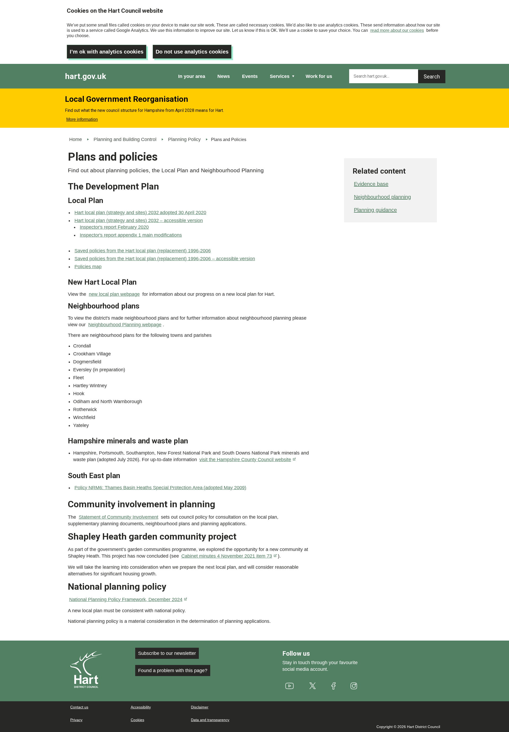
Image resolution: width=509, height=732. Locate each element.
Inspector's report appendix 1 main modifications (131, 235)
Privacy (76, 720)
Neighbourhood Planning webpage (124, 324)
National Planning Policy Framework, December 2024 (125, 599)
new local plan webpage (114, 294)
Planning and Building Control (125, 139)
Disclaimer (199, 707)
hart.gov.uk (85, 76)
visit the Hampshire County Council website (245, 459)
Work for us (319, 76)
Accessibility (141, 707)
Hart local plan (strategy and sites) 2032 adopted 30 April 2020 (140, 212)
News (223, 76)
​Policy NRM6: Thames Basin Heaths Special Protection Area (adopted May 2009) (160, 487)
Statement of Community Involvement (118, 517)
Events (250, 76)
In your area (191, 76)
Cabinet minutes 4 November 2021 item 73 (226, 556)
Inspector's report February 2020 (114, 227)
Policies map (88, 266)
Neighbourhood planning (382, 197)
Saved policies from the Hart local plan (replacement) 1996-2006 (142, 250)
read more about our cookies (397, 30)
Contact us (79, 707)
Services (279, 76)
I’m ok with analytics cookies (106, 52)
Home (75, 139)
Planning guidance (375, 210)
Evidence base (371, 184)
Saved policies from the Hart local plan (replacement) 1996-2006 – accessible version (164, 258)
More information (82, 119)
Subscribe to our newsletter (167, 653)
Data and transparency (210, 720)
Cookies (137, 720)
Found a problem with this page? (172, 670)
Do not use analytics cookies (192, 52)
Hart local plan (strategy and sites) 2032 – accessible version (138, 220)
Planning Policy (184, 139)
